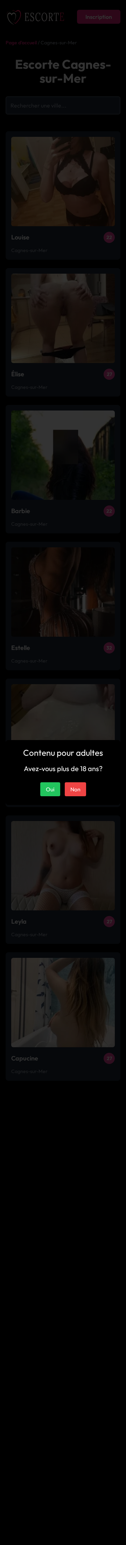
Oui (50, 789)
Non (75, 789)
